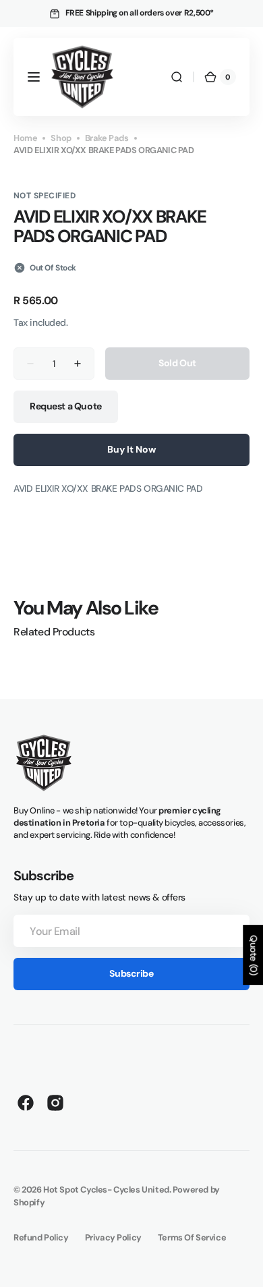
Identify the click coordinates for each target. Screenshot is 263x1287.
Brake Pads (107, 138)
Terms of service (192, 1237)
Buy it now (131, 449)
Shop (61, 138)
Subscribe (131, 973)
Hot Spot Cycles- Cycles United (106, 1189)
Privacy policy (113, 1237)
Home (25, 138)
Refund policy (41, 1237)
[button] (34, 77)
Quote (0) (253, 955)
